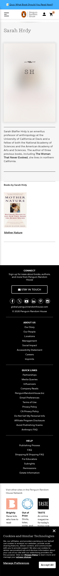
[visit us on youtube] (26, 301)
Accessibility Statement (29, 350)
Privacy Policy (29, 406)
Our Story (29, 327)
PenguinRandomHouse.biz (29, 393)
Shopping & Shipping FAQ (29, 454)
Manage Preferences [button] (16, 563)
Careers (29, 354)
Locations (29, 336)
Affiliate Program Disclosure (29, 420)
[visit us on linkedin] (33, 301)
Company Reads (29, 388)
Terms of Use (30, 402)
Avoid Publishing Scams (29, 425)
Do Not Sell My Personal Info (29, 416)
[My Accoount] (44, 14)
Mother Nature (13, 232)
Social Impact (29, 345)
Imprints (29, 359)
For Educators (29, 459)
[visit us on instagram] (47, 301)
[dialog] (29, 551)
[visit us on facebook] (12, 301)
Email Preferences (29, 397)
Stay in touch (31, 289)
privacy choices (23, 557)
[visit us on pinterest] (40, 301)
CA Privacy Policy (29, 411)
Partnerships (30, 374)
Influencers (29, 384)
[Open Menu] (6, 14)
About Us (29, 322)
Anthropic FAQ (30, 429)
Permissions (29, 468)
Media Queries (30, 379)
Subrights (29, 463)
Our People (29, 331)
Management (29, 340)
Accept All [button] (47, 565)
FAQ (29, 450)
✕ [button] (54, 531)
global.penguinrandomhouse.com (29, 306)
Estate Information (30, 472)
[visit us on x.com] (19, 301)
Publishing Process (29, 445)
